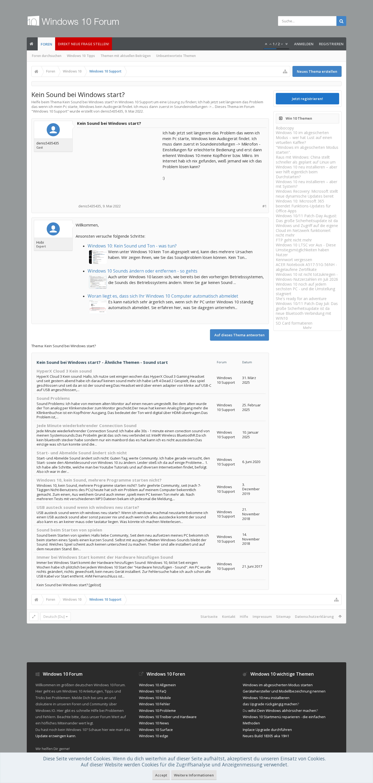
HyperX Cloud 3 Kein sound (64, 371)
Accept (161, 775)
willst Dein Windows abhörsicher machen (282, 710)
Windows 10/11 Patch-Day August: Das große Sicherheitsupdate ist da (307, 218)
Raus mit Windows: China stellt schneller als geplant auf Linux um (306, 160)
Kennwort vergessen (294, 259)
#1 (264, 206)
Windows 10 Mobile (155, 697)
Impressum (262, 616)
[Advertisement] (120, 164)
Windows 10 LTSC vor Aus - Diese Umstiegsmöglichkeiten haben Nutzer (306, 249)
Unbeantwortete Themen (176, 55)
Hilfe (244, 616)
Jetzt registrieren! (307, 98)
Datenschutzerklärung (314, 616)
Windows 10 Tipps (81, 55)
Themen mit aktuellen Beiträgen (125, 55)
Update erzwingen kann (55, 735)
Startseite (209, 616)
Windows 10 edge (153, 735)
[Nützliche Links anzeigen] (285, 71)
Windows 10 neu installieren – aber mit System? (306, 184)
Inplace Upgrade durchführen (267, 729)
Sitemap (283, 616)
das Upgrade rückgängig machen (270, 704)
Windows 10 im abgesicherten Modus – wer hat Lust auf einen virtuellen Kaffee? (304, 137)
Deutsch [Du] (54, 616)
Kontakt (228, 616)
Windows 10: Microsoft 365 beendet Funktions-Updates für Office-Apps (303, 205)
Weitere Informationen (194, 775)
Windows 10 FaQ (152, 691)
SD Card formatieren (294, 323)
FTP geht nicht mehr (294, 240)
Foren (46, 44)
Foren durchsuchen (46, 55)
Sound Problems (53, 398)
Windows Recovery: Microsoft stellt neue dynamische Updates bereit (307, 194)
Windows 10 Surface (156, 729)
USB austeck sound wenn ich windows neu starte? (88, 507)
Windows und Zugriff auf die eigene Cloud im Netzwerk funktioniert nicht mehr (307, 230)
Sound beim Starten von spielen (69, 530)
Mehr (307, 327)
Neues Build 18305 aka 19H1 (266, 735)
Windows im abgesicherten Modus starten (278, 684)
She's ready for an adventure (301, 298)
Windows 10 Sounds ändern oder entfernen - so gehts (142, 271)
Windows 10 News (154, 723)
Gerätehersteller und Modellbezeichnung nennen (284, 691)
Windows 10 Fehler (154, 704)
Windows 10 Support (50, 111)
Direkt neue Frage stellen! (83, 43)
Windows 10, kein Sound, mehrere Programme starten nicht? (99, 480)
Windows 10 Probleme (157, 710)
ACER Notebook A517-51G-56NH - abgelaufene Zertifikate (306, 267)
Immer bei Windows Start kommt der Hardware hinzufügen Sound (105, 557)
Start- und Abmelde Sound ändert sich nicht (82, 452)
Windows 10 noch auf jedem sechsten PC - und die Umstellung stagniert (305, 289)
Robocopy (285, 128)
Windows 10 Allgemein (157, 684)
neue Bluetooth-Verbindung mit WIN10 (303, 316)
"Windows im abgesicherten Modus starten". (307, 150)
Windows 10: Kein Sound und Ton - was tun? (132, 246)
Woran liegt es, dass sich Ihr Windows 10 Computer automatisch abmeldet (163, 296)
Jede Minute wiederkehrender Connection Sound (87, 425)
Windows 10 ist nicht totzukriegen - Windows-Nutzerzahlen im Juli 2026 (307, 277)
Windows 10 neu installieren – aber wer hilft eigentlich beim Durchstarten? (306, 171)
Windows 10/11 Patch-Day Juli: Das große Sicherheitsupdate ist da (307, 306)
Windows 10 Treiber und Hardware (168, 716)
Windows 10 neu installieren (266, 697)
